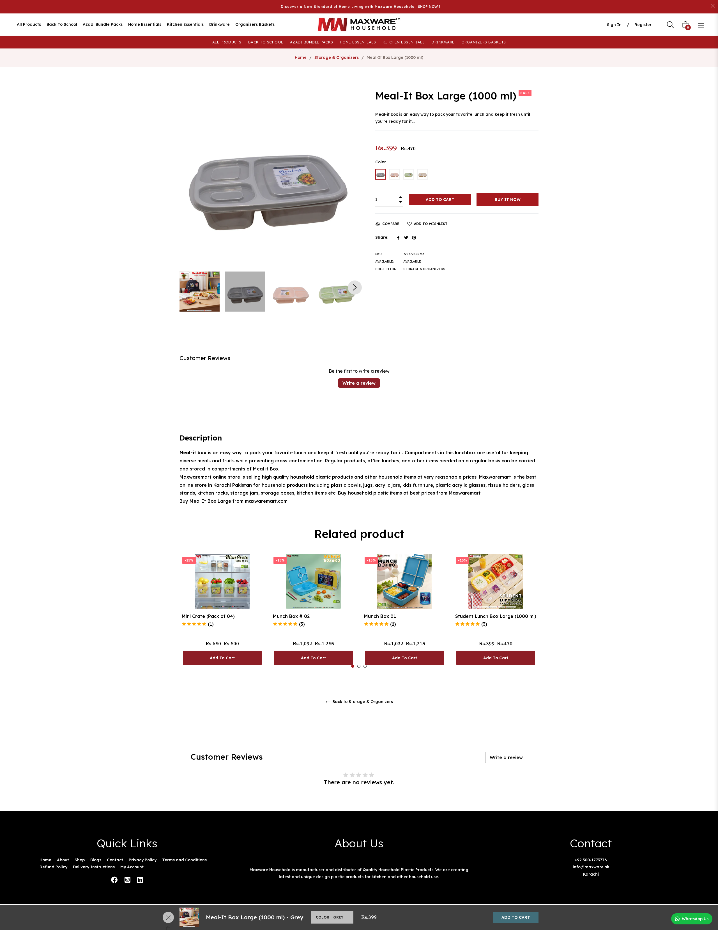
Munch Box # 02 (291, 616)
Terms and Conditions (184, 859)
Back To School (265, 42)
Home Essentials (358, 42)
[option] (222, 611)
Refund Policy (53, 866)
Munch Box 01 (380, 616)
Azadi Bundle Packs (311, 42)
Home (301, 57)
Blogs (95, 859)
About (63, 859)
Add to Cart (515, 917)
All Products (226, 42)
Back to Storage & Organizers (362, 701)
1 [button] (352, 666)
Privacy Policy (143, 859)
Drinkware (443, 42)
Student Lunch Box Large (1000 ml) (495, 616)
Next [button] (355, 287)
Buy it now (508, 199)
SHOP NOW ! (429, 6)
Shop (80, 859)
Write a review (359, 383)
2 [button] (358, 666)
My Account (132, 866)
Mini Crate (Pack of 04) (208, 616)
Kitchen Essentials (404, 42)
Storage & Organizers (336, 57)
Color (380, 161)
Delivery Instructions (94, 866)
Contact (115, 859)
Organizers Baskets (483, 42)
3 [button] (365, 666)
